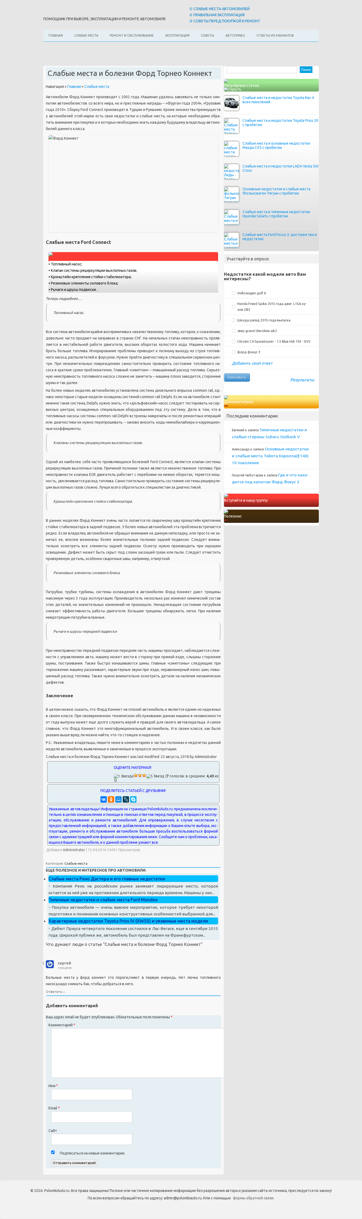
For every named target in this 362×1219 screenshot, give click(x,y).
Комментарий (61, 1025)
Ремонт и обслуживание (132, 35)
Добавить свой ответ (252, 363)
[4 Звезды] (144, 775)
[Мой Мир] (118, 799)
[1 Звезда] (124, 776)
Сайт (52, 1130)
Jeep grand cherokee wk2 (257, 331)
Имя (53, 1086)
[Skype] (133, 799)
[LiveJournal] (126, 799)
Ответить (54, 991)
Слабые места (86, 35)
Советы (207, 35)
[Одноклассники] (111, 799)
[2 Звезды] (136, 775)
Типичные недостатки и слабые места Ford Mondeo (103, 899)
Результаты (302, 379)
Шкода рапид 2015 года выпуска (263, 320)
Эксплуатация (177, 35)
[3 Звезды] (140, 775)
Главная (55, 35)
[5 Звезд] (155, 776)
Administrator (74, 850)
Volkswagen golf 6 (251, 293)
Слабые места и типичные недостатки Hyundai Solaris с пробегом (276, 214)
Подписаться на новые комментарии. (92, 1153)
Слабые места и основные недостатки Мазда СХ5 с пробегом (276, 145)
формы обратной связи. (253, 1198)
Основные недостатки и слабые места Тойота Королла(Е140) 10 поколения (270, 455)
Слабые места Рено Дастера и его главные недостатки (106, 878)
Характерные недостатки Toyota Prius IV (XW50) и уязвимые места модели (128, 920)
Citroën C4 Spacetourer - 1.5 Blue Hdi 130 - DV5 (274, 341)
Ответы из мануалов (275, 35)
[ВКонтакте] (103, 799)
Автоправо (235, 35)
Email (54, 1108)
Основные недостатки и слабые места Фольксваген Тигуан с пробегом (276, 191)
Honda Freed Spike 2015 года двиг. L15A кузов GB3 (272, 306)
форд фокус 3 (248, 352)
